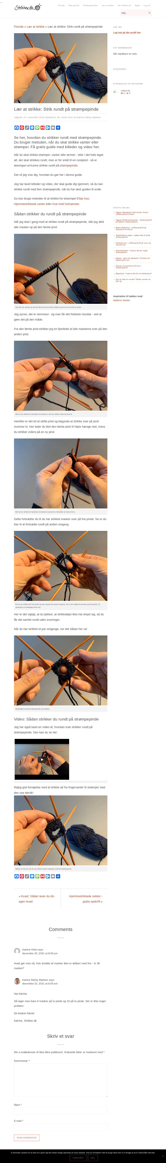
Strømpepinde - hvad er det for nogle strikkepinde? (132, 251)
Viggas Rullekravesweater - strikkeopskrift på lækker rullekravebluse (134, 221)
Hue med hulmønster (65, 204)
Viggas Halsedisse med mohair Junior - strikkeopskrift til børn (132, 213)
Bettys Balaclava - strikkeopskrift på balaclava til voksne (131, 228)
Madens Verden (121, 300)
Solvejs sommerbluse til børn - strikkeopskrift (129, 267)
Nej (93, 1158)
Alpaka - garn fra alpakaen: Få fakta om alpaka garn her (133, 259)
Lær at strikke (35, 26)
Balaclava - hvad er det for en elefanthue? (134, 273)
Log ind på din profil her (127, 32)
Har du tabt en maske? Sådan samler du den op (133, 280)
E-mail (18, 1120)
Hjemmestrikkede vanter (29, 204)
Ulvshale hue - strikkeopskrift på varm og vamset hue (133, 244)
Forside (19, 26)
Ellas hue (83, 198)
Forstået (78, 1158)
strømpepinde (68, 165)
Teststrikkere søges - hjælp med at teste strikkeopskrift (133, 236)
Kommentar (22, 1060)
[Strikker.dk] (28, 9)
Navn (18, 1104)
